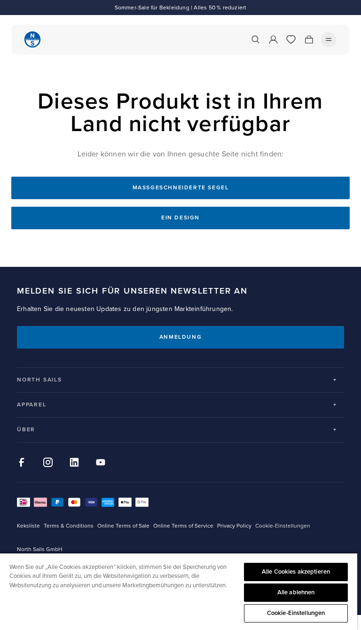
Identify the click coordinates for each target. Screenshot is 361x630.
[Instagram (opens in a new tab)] (48, 462)
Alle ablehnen (296, 592)
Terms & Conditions (69, 525)
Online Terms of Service (183, 525)
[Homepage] (32, 39)
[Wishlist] (291, 39)
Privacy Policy (234, 525)
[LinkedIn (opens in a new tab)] (74, 462)
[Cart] (308, 39)
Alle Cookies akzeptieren (296, 572)
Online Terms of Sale (123, 525)
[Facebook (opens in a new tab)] (21, 462)
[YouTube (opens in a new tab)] (100, 462)
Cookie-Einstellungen (296, 613)
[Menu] (328, 39)
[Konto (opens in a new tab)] (273, 39)
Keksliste (28, 525)
